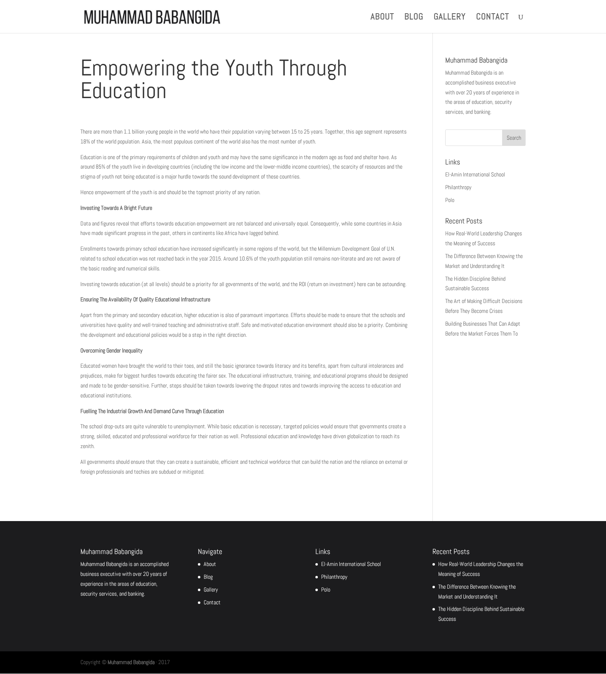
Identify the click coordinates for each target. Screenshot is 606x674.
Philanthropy (458, 187)
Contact (492, 18)
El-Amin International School (475, 174)
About (382, 18)
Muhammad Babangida (131, 662)
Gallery (450, 18)
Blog (413, 18)
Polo (449, 200)
